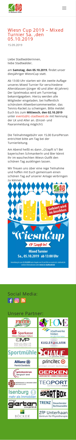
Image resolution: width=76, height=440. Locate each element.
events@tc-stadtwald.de (32, 116)
